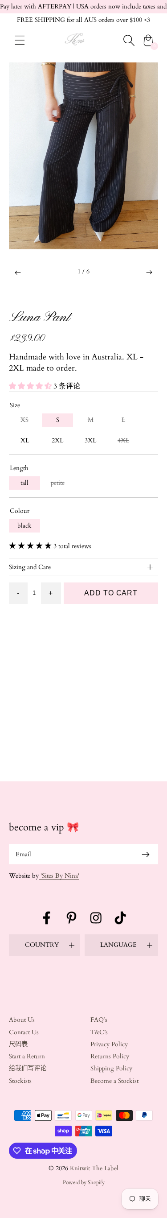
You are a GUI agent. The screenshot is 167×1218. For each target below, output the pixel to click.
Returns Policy (109, 1056)
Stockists (20, 1081)
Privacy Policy (109, 1044)
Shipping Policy (111, 1068)
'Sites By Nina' (59, 875)
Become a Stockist (114, 1081)
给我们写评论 (27, 1068)
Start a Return (27, 1056)
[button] (18, 272)
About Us (22, 1020)
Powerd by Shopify (84, 1182)
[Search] (128, 40)
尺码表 (18, 1044)
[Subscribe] (145, 854)
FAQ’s (98, 1020)
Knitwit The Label (94, 1168)
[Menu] (20, 40)
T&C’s (99, 1032)
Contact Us (24, 1032)
